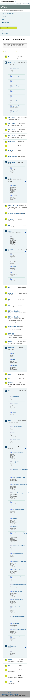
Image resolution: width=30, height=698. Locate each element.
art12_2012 (11, 62)
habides (10, 293)
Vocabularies (5, 28)
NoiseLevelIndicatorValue (14, 561)
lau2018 (10, 382)
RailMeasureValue (14, 591)
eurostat (10, 219)
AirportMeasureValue (14, 452)
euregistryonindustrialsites (12, 213)
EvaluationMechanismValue (14, 484)
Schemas (4, 25)
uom (9, 670)
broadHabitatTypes (14, 426)
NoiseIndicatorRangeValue (14, 545)
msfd (9, 420)
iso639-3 (14, 518)
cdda (9, 146)
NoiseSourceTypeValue (14, 569)
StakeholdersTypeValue (14, 616)
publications (12, 646)
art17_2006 (11, 123)
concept (14, 254)
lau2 (9, 378)
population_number (14, 86)
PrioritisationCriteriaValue (14, 584)
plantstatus (14, 403)
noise (9, 447)
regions (14, 432)
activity (14, 185)
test (9, 665)
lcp (9, 390)
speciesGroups (14, 439)
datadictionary (12, 156)
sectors (14, 412)
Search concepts (21, 51)
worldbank (11, 682)
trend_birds (14, 101)
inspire (10, 341)
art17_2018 (11, 135)
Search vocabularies (9, 51)
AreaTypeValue (14, 462)
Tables (3, 19)
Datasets (4, 16)
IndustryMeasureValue (14, 509)
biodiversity (11, 141)
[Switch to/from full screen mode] (20, 4)
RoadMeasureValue (14, 607)
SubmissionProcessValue (14, 629)
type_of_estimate (14, 106)
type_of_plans (14, 111)
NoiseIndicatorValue (14, 553)
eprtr (9, 178)
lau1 (9, 374)
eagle (13, 359)
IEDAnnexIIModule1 (12, 311)
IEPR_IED (11, 334)
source (14, 266)
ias (9, 299)
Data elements (5, 22)
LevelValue (14, 526)
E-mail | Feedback (6, 692)
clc (13, 353)
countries (14, 236)
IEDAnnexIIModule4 (12, 326)
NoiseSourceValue (14, 577)
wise (9, 676)
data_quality (14, 76)
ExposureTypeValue (14, 502)
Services (4, 30)
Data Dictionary (14, 10)
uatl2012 (14, 365)
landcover (11, 347)
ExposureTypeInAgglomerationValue (14, 492)
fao (9, 225)
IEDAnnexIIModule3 (12, 317)
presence (14, 91)
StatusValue (14, 623)
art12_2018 (11, 117)
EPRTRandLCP (12, 205)
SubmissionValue (14, 637)
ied (9, 305)
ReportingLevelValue (14, 599)
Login (17, 3)
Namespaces (5, 33)
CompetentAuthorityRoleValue (14, 469)
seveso (10, 659)
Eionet (8, 10)
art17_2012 (11, 129)
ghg (9, 287)
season (14, 96)
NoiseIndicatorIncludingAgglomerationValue (14, 533)
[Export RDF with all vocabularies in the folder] (25, 64)
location (14, 81)
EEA (9, 1)
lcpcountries (14, 396)
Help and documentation (8, 13)
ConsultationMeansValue (14, 477)
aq (9, 56)
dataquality (11, 162)
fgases (10, 231)
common (11, 150)
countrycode (14, 68)
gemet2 (10, 250)
